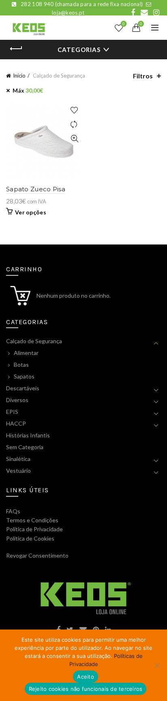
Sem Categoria (24, 447)
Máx (28, 90)
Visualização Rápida (74, 139)
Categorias (79, 49)
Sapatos (24, 376)
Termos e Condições (32, 520)
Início (19, 75)
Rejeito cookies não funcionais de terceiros (86, 689)
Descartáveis (22, 388)
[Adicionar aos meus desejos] (74, 110)
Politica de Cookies (30, 538)
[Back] (16, 49)
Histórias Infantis (28, 435)
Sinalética (18, 458)
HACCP (16, 423)
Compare (74, 124)
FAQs (13, 511)
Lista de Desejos (123, 24)
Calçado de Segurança (34, 341)
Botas (21, 364)
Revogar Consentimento (37, 555)
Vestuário (18, 470)
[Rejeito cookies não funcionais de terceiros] (157, 665)
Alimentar (26, 352)
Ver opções (30, 212)
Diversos (17, 399)
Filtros (143, 76)
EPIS (12, 411)
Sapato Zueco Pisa (35, 189)
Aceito (85, 676)
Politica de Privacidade (34, 529)
